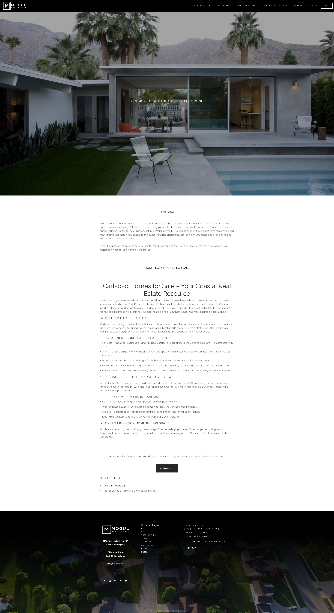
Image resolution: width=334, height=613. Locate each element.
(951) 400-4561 (201, 536)
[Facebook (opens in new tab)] (107, 572)
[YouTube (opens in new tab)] (115, 572)
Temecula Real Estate (114, 485)
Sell (143, 532)
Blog (314, 6)
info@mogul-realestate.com (208, 541)
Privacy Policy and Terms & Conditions (167, 611)
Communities (148, 535)
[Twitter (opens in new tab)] (123, 572)
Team (238, 6)
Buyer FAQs (197, 6)
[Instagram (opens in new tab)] (111, 572)
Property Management (277, 6)
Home (327, 6)
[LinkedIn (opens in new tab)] (119, 572)
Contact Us (300, 6)
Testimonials (252, 6)
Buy (143, 528)
